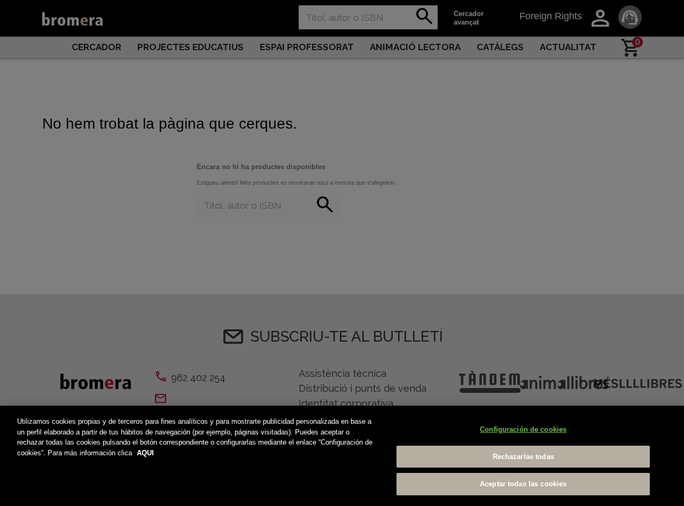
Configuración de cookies (523, 429)
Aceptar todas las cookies (523, 484)
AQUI (145, 453)
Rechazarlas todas (523, 457)
